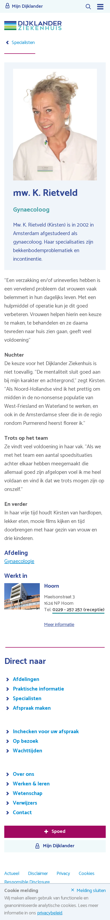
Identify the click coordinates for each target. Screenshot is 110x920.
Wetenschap (27, 793)
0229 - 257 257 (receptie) (78, 610)
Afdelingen (26, 679)
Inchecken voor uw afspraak (46, 732)
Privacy (63, 874)
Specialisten (27, 699)
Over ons (23, 774)
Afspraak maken (32, 708)
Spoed (58, 832)
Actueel (11, 874)
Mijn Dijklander (58, 846)
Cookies (87, 874)
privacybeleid (49, 913)
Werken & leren (31, 784)
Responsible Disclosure (27, 882)
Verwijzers (25, 803)
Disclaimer (38, 874)
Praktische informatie (38, 689)
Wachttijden (27, 751)
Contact (22, 813)
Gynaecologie (19, 561)
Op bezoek (25, 741)
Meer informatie (59, 625)
